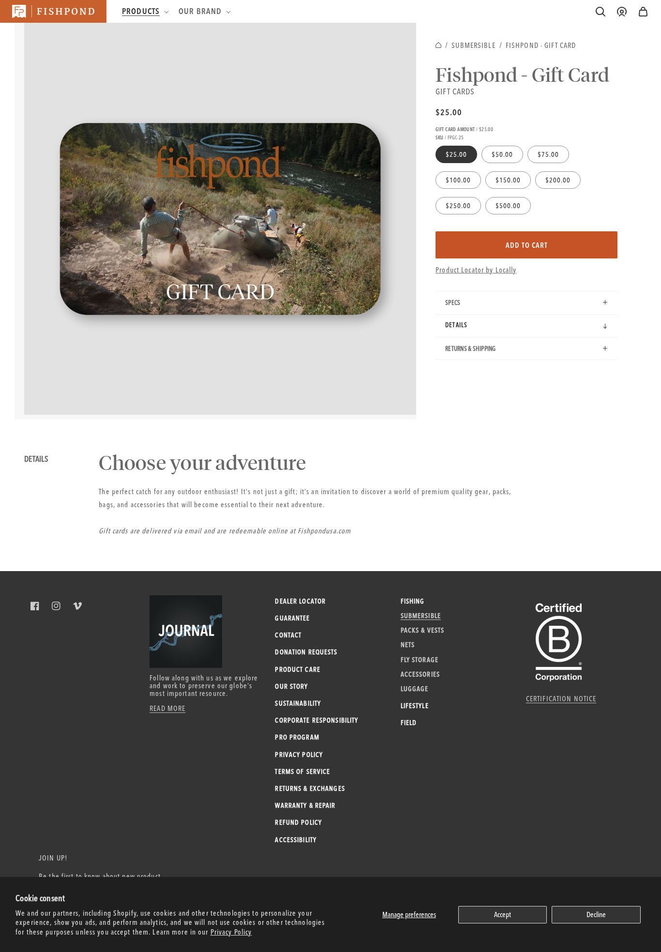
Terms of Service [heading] (302, 771)
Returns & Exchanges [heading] (310, 788)
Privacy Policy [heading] (299, 754)
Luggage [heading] (415, 688)
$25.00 (449, 112)
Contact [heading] (288, 635)
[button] (643, 11)
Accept (502, 914)
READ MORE (167, 708)
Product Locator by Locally (476, 269)
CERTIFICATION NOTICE (561, 698)
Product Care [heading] (297, 669)
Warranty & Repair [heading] (305, 805)
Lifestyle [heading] (415, 705)
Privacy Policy (231, 932)
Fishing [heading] (413, 601)
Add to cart (527, 245)
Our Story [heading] (291, 686)
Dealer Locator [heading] (300, 601)
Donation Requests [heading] (306, 652)
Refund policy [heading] (298, 822)
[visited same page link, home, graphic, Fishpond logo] (53, 11)
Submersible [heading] (421, 615)
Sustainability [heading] (298, 703)
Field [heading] (409, 722)
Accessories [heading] (420, 674)
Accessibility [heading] (295, 839)
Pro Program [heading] (297, 737)
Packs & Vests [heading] (423, 630)
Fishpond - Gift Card (541, 45)
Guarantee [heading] (292, 618)
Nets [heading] (408, 644)
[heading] (144, 11)
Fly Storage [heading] (419, 659)
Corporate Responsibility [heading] (316, 720)
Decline (596, 914)
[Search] (600, 11)
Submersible (473, 45)
